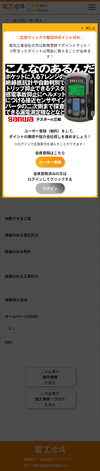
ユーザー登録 (50, 162)
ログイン (50, 188)
